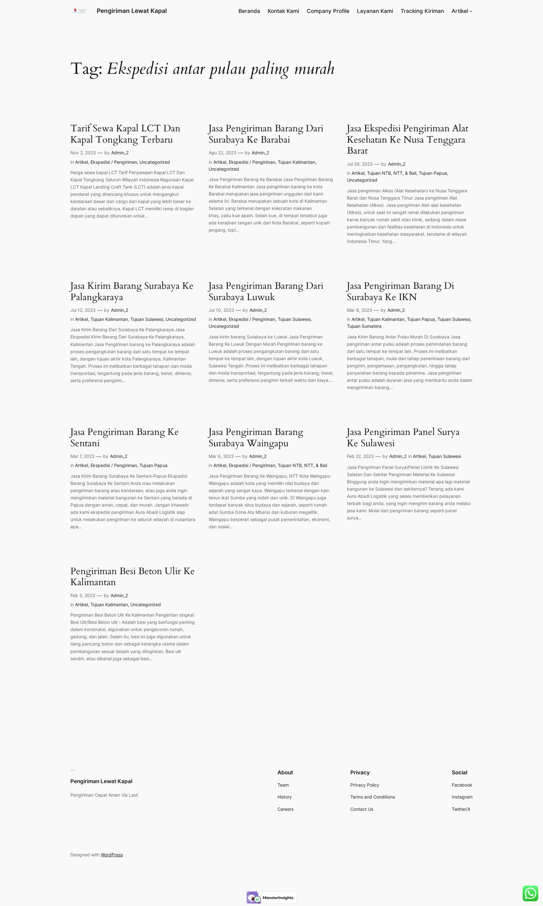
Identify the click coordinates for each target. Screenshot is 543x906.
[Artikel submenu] (471, 11)
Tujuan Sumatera (364, 326)
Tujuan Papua (433, 173)
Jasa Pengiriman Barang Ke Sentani (124, 438)
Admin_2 (120, 152)
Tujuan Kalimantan (296, 162)
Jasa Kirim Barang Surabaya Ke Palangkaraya (132, 292)
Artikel (81, 162)
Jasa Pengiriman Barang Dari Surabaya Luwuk (266, 292)
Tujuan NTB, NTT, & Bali (391, 173)
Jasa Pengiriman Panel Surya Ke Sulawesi (403, 438)
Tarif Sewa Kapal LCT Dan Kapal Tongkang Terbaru (125, 134)
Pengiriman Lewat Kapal (132, 10)
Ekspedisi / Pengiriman (113, 162)
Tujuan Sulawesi (146, 319)
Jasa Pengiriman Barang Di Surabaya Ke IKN (400, 292)
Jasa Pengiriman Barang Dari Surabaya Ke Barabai (266, 134)
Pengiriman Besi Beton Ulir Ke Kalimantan (132, 577)
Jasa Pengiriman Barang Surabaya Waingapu (256, 438)
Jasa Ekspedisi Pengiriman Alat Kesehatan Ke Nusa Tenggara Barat (407, 140)
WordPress (112, 854)
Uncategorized (155, 162)
